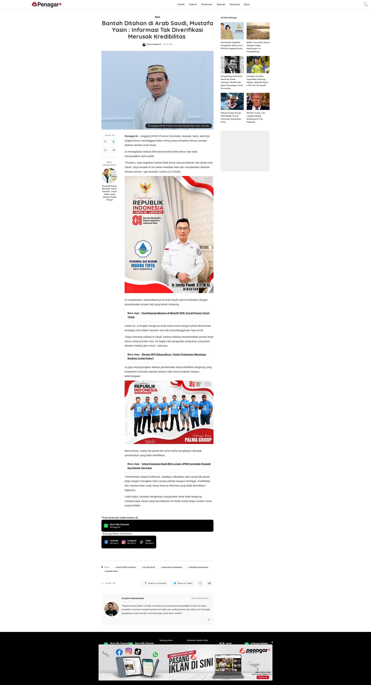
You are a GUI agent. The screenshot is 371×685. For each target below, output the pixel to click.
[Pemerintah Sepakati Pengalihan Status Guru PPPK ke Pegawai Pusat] (232, 30)
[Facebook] (105, 141)
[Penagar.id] (32, 4)
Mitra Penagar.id (154, 44)
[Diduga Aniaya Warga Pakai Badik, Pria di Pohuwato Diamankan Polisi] (232, 101)
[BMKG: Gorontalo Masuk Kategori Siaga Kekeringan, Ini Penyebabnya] (258, 30)
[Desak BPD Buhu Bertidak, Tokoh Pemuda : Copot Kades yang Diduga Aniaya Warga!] (109, 175)
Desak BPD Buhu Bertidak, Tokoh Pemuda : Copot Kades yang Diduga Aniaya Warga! (109, 193)
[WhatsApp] (105, 150)
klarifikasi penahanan (199, 567)
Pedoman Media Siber (197, 640)
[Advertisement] (245, 151)
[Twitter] (113, 141)
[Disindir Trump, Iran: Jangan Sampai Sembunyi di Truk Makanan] (258, 101)
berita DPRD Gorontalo (126, 567)
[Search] (365, 4)
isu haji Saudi (149, 567)
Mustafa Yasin (112, 571)
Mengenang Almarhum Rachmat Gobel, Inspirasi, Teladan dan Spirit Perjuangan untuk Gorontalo (232, 82)
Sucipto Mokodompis (133, 598)
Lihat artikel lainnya (199, 598)
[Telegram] (113, 150)
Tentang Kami (166, 640)
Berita (157, 17)
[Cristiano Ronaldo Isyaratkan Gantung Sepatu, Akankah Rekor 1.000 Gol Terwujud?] (258, 64)
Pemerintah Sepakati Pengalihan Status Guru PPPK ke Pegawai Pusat (232, 45)
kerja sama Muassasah (172, 567)
